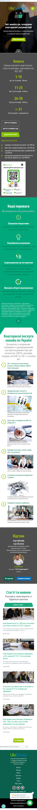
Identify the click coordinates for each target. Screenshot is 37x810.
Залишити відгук (24, 579)
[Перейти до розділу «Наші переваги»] (18, 51)
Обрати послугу (18, 39)
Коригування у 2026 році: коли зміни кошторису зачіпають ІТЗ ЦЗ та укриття (18, 624)
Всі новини (18, 740)
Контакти (18, 775)
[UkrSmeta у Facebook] (14, 788)
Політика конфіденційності (18, 800)
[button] (33, 9)
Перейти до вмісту (5, 1)
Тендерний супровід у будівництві (18, 503)
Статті (18, 781)
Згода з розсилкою (18, 806)
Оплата (18, 773)
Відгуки (18, 778)
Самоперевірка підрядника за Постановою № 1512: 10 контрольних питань (18, 656)
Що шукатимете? (4, 746)
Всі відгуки (9, 579)
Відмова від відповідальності (18, 803)
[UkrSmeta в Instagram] (22, 788)
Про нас (18, 767)
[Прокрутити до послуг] (18, 321)
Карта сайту (18, 784)
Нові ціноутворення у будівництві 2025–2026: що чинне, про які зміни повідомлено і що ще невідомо (17, 721)
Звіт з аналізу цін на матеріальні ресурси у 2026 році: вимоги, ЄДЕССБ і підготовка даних (19, 366)
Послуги (18, 770)
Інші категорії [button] (18, 605)
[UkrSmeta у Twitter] (18, 788)
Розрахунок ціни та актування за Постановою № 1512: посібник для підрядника (18, 689)
